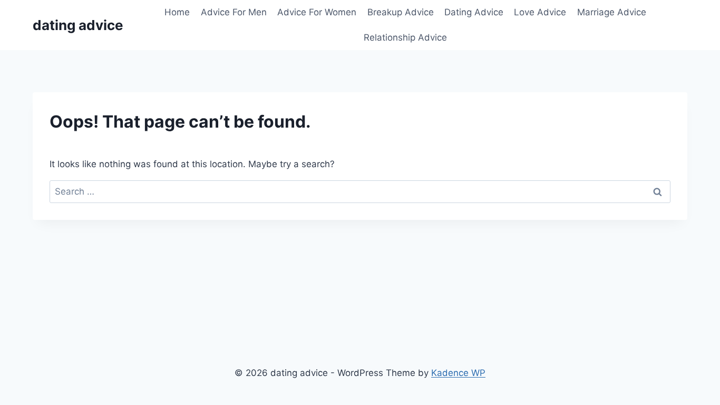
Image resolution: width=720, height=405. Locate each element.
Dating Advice (473, 12)
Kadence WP (458, 373)
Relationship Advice (405, 37)
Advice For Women (316, 12)
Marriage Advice (611, 12)
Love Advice (540, 12)
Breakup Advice (400, 12)
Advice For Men (234, 12)
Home (177, 12)
